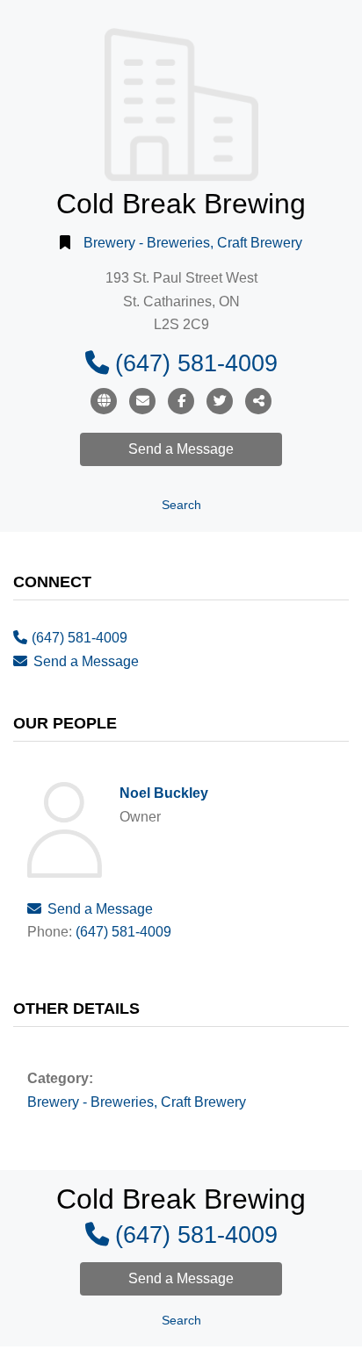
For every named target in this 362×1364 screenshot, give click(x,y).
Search (181, 505)
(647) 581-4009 (196, 363)
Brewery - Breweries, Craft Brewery (192, 242)
